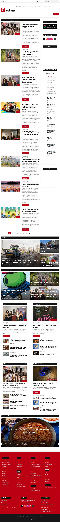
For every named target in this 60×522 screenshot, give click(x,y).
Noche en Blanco (34, 477)
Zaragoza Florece (34, 480)
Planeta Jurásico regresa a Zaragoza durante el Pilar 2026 (47, 341)
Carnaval (32, 462)
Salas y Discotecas (6, 480)
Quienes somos (4, 500)
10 (20, 233)
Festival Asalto (33, 469)
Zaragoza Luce (33, 482)
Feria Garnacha (33, 468)
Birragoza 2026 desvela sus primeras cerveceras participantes (30, 26)
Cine (17, 462)
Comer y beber (29, 6)
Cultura (34, 6)
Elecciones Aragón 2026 (35, 490)
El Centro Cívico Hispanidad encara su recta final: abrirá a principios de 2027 (49, 263)
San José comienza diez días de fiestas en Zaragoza (30, 210)
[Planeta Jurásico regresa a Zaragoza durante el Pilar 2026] (36, 341)
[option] (30, 253)
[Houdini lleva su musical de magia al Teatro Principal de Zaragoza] (36, 353)
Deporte (3, 473)
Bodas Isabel (47, 479)
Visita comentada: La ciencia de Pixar (52, 78)
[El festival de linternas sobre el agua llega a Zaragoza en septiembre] (6, 401)
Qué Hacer (6, 363)
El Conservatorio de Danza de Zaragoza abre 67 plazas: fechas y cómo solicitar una (18, 355)
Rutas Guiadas (5, 478)
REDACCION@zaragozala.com (29, 500)
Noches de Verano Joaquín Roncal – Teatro (51, 145)
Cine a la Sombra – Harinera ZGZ (51, 125)
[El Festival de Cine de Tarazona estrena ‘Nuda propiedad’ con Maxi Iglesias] (6, 341)
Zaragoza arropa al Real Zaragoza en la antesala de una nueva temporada (18, 407)
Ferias (3, 475)
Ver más (50, 159)
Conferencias (19, 466)
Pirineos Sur (47, 481)
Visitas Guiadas (5, 484)
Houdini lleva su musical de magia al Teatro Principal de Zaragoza (48, 353)
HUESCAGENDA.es (44, 502)
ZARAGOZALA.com (44, 500)
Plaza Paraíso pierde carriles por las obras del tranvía (48, 250)
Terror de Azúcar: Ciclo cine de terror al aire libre (51, 152)
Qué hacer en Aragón (7, 270)
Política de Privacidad (5, 505)
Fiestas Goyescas (20, 484)
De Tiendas (4, 468)
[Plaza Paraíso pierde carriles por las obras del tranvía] (49, 246)
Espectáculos (39, 6)
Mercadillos (4, 477)
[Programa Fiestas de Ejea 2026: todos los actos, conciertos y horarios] (15, 286)
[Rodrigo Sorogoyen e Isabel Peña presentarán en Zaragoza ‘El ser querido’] (6, 347)
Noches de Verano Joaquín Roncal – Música (51, 131)
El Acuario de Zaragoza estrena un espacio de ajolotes (43, 384)
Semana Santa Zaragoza (21, 480)
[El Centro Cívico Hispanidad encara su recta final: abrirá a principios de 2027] (49, 260)
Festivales (4, 471)
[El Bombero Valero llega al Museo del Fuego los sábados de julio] (36, 408)
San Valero (19, 474)
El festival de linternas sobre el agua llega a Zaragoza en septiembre (30, 184)
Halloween (33, 471)
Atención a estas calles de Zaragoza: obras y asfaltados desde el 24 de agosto (20, 261)
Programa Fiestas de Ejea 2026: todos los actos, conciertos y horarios (15, 292)
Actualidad (4, 237)
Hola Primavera (33, 473)
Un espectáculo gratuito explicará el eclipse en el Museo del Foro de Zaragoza (48, 348)
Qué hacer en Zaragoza (20, 6)
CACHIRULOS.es (44, 509)
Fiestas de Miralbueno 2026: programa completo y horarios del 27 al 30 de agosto (30, 107)
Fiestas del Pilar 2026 (21, 486)
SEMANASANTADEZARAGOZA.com (47, 505)
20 (23, 233)
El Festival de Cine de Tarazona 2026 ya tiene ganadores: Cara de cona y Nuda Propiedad (30, 80)
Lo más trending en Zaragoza (9, 415)
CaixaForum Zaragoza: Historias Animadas (51, 85)
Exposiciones (19, 464)
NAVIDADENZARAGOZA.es (46, 511)
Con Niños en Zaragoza (6, 464)
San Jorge (18, 482)
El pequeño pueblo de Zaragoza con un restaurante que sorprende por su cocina (31, 159)
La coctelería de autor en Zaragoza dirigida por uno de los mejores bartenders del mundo (30, 133)
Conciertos (4, 466)
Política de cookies (4, 504)
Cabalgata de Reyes (34, 460)
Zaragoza (46, 474)
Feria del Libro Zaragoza (35, 466)
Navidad (18, 488)
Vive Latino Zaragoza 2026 (48, 6)
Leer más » (25, 46)
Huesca (46, 477)
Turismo (46, 460)
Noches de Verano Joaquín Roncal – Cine (52, 112)
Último (30, 233)
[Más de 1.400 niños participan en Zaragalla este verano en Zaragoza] (36, 397)
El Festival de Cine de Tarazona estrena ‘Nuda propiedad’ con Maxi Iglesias (18, 342)
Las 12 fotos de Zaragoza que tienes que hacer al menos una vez (30, 431)
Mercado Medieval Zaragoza (36, 475)
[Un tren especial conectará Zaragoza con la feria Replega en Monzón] (44, 279)
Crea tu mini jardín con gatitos (51, 92)
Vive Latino (33, 478)
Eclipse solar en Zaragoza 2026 (36, 464)
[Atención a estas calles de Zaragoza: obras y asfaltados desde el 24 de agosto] (20, 253)
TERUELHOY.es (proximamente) (47, 504)
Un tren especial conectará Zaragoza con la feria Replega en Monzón (30, 52)
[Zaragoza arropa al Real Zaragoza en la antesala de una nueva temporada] (6, 407)
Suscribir (55, 13)
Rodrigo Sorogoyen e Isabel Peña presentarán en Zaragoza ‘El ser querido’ (18, 349)
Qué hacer (4, 460)
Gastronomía (47, 462)
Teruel (46, 476)
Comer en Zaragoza (6, 462)
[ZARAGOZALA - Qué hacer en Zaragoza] (8, 9)
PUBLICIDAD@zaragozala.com (30, 501)
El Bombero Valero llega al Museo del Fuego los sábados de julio (48, 410)
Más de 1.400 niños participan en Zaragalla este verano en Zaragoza (48, 397)
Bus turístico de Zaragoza (51, 98)
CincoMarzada (19, 479)
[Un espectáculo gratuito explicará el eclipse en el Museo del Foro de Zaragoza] (36, 346)
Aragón (46, 472)
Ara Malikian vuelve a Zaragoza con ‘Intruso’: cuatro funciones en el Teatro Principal (44, 325)
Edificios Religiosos (48, 464)
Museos (18, 468)
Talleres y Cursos (5, 482)
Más (22, 304)
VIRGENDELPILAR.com (45, 507)
